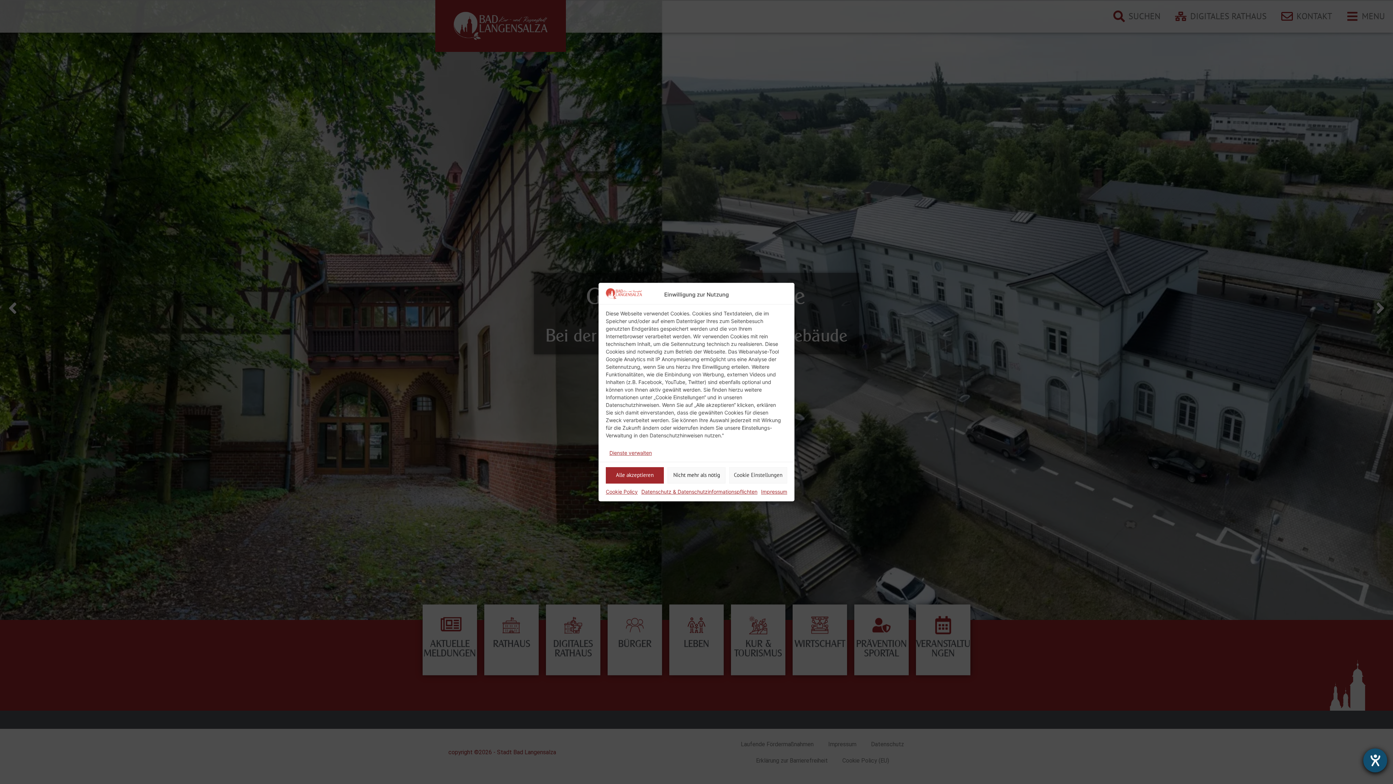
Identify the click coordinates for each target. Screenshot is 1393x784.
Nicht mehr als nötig (696, 474)
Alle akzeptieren (635, 474)
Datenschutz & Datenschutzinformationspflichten (699, 492)
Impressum (774, 492)
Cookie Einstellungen (758, 474)
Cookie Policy (622, 492)
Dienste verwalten (630, 453)
